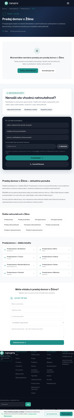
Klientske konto (51, 383)
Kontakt (49, 379)
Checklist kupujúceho (50, 371)
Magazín (49, 362)
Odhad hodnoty (36, 379)
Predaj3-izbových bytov (34, 230)
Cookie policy (32, 414)
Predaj (33, 358)
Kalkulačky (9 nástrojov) (35, 388)
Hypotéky (34, 376)
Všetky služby (35, 354)
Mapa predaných (21, 378)
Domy (17, 358)
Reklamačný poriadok (48, 409)
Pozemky (18, 362)
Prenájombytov (40, 220)
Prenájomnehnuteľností (32, 225)
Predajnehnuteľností (11, 225)
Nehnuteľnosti (14, 9)
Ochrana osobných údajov (65, 409)
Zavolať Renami (38, 164)
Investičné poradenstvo (35, 371)
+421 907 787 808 (20, 298)
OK (28, 404)
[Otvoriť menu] (68, 3)
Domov (4, 9)
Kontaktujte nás (48, 71)
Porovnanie (19, 370)
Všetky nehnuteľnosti (28, 71)
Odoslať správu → (19, 342)
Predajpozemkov (24, 220)
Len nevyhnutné (51, 414)
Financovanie (35, 383)
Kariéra (49, 376)
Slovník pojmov (51, 366)
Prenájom (34, 362)
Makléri (49, 358)
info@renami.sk (67, 356)
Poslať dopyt (36, 158)
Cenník (33, 393)
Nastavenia (8, 416)
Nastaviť (64, 146)
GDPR (37, 151)
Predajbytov (8, 220)
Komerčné (19, 366)
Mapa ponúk (20, 374)
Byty (17, 354)
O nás (49, 354)
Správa (33, 366)
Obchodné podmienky (33, 409)
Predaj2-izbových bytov (12, 230)
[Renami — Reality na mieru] (11, 3)
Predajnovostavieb (52, 225)
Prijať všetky (66, 414)
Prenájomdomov (56, 220)
